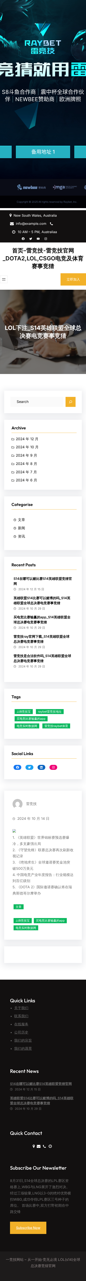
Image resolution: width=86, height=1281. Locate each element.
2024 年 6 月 (26, 480)
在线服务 (21, 1024)
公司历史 (21, 1032)
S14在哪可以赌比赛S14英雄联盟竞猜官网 (43, 581)
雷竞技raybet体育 (56, 726)
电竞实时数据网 (27, 726)
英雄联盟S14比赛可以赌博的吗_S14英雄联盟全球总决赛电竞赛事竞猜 (42, 600)
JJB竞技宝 (24, 711)
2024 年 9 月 (26, 455)
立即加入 (73, 279)
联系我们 (21, 1016)
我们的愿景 (23, 1048)
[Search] (71, 402)
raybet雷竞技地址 (50, 711)
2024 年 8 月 (26, 464)
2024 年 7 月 (26, 472)
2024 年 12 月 (27, 439)
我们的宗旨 (23, 1040)
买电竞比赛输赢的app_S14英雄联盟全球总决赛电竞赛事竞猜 (42, 619)
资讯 (21, 536)
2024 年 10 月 (27, 447)
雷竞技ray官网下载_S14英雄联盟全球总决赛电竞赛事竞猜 (42, 639)
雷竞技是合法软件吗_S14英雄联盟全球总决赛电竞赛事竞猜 (42, 658)
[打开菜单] (4, 279)
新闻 (21, 528)
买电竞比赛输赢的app (31, 718)
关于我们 (21, 1008)
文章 (21, 520)
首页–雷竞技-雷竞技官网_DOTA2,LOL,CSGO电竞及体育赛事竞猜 (43, 258)
